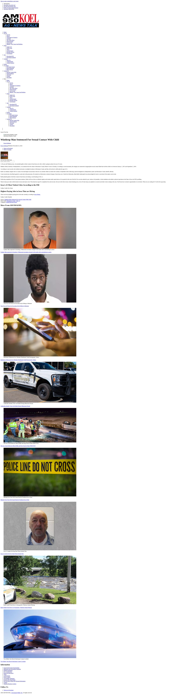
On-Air (5, 33)
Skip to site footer (14, 1)
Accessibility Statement (9, 678)
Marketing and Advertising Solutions (12, 669)
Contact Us (6, 71)
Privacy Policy (7, 677)
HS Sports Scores (11, 67)
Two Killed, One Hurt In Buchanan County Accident (13, 661)
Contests (6, 59)
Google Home (10, 50)
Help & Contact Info (11, 72)
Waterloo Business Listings (10, 683)
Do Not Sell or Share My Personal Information (14, 681)
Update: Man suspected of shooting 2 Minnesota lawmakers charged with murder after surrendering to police (26, 252)
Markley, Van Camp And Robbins (14, 44)
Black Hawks (10, 69)
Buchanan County (11, 200)
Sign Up (8, 60)
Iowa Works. (37, 194)
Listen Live (9, 46)
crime (17, 200)
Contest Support (10, 63)
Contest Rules (10, 61)
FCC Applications (8, 671)
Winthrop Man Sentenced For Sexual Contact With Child (17, 199)
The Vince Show (10, 40)
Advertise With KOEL (9, 9)
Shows (8, 36)
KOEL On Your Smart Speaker (11, 7)
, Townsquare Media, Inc (16, 692)
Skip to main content (5, 1)
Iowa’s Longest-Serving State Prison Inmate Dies (12, 553)
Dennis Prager (10, 41)
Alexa (8, 49)
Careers (8, 76)
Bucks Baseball (10, 68)
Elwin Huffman (4, 145)
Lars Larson (9, 42)
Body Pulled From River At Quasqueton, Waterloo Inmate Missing (16, 607)
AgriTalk (9, 38)
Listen (5, 45)
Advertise (9, 75)
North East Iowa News (11, 202)
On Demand (9, 53)
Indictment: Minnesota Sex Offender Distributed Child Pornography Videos (18, 359)
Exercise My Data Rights (9, 679)
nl (19, 200)
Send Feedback (10, 73)
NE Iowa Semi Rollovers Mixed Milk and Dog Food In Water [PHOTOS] (18, 446)
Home (5, 32)
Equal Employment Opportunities (11, 667)
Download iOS (10, 56)
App (5, 54)
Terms (5, 674)
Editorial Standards (8, 670)
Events (5, 64)
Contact (5, 682)
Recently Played (10, 52)
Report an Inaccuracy (9, 673)
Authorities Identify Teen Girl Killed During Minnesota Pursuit (15, 406)
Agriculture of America (12, 37)
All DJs (8, 34)
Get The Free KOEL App (10, 6)
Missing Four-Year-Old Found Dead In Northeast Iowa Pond (15, 499)
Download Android (11, 57)
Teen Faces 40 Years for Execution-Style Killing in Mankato (15, 306)
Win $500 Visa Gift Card (9, 5)
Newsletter (9, 77)
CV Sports (6, 65)
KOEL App (9, 48)
